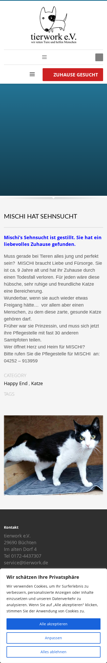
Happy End (16, 383)
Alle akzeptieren (53, 623)
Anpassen (53, 637)
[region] (53, 615)
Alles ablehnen (53, 651)
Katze (37, 383)
